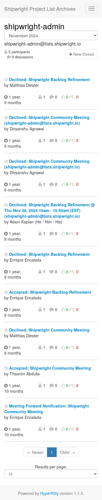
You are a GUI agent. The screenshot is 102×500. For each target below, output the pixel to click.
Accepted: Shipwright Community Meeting (49, 368)
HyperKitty (49, 493)
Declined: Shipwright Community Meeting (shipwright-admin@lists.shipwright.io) (47, 120)
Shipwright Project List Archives (40, 8)
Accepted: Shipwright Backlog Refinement (49, 292)
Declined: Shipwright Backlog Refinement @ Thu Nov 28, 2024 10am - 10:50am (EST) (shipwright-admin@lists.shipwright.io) (49, 210)
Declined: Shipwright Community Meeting (49, 330)
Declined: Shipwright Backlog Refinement (49, 79)
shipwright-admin (34, 26)
